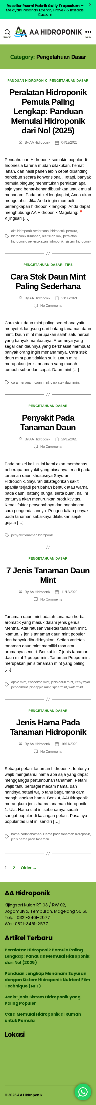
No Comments (51, 306)
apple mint (18, 682)
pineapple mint (39, 687)
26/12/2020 (69, 439)
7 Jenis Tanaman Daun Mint (47, 575)
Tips (68, 265)
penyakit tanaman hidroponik (32, 535)
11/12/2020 (69, 592)
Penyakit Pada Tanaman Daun (47, 422)
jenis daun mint (62, 682)
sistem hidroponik (78, 241)
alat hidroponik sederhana (30, 231)
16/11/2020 (69, 744)
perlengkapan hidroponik (46, 241)
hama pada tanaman (26, 834)
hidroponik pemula (63, 231)
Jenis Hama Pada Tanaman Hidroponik (48, 727)
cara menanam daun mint (30, 382)
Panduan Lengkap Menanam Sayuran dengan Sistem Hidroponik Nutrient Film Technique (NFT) (47, 979)
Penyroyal (82, 682)
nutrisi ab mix (51, 236)
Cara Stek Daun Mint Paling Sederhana (48, 281)
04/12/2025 (69, 142)
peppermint (19, 687)
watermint (76, 687)
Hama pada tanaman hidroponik (66, 834)
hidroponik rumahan (25, 236)
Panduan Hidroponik (27, 80)
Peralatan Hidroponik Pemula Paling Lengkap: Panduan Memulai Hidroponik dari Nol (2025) (48, 111)
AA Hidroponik (39, 142)
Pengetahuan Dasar (69, 80)
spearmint (59, 687)
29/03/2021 (69, 298)
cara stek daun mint (65, 382)
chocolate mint (38, 682)
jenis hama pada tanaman (30, 839)
